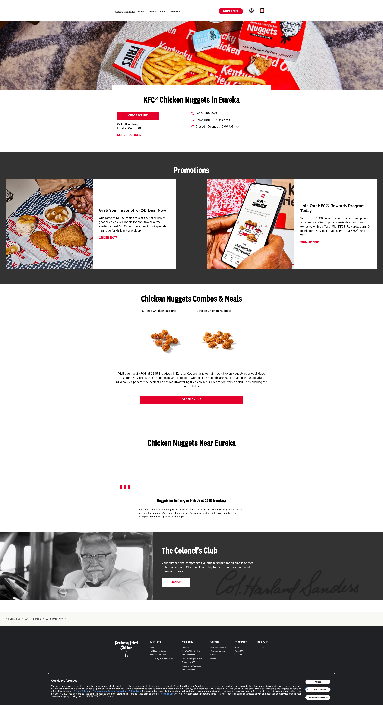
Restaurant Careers (218, 647)
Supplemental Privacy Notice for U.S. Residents (117, 691)
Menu (152, 647)
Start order (230, 11)
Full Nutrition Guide (158, 651)
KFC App (238, 655)
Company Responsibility (192, 659)
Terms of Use (167, 693)
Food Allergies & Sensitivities (161, 659)
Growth (213, 659)
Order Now (108, 237)
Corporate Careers (217, 651)
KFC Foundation (188, 655)
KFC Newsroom (188, 670)
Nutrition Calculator (158, 655)
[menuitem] (141, 12)
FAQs (236, 647)
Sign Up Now (310, 242)
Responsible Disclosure (191, 666)
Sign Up (176, 582)
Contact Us (239, 651)
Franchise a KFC (188, 662)
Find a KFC (260, 647)
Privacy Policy (80, 691)
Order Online (138, 115)
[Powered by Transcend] (56, 700)
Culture (213, 655)
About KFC (186, 647)
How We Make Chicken (191, 651)
